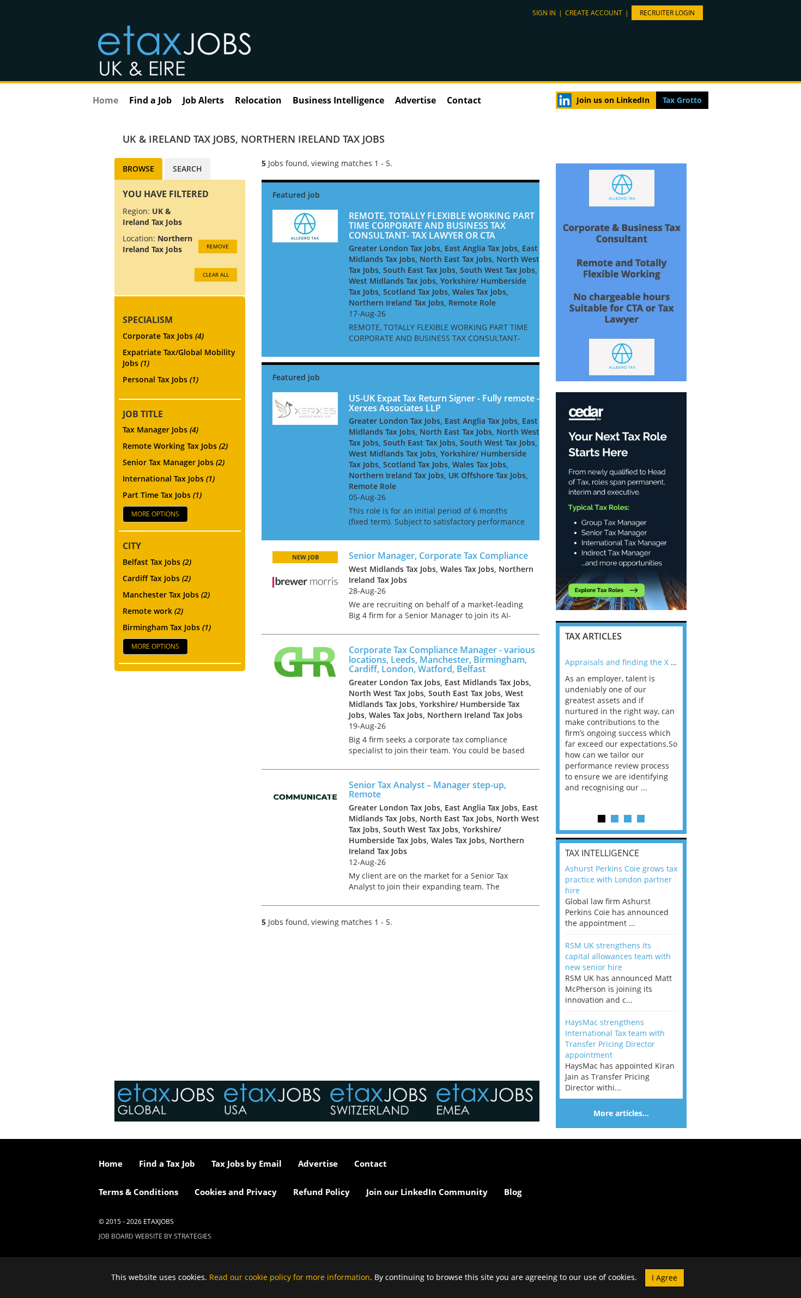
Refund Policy (321, 1191)
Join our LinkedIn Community (427, 1191)
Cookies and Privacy (236, 1191)
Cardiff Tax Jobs (157, 578)
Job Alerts (203, 100)
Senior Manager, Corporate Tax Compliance (438, 556)
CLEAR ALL (216, 274)
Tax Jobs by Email (246, 1163)
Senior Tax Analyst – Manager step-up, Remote (427, 790)
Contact (464, 100)
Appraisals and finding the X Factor (629, 662)
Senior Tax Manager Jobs (173, 462)
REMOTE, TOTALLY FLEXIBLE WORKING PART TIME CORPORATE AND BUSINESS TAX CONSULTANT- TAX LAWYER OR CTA (442, 225)
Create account (593, 12)
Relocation (258, 100)
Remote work (153, 611)
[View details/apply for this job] (305, 225)
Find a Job (150, 100)
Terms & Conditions (138, 1191)
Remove (218, 246)
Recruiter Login (667, 12)
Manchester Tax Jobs (166, 594)
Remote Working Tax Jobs (175, 446)
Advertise (415, 100)
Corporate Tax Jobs (163, 336)
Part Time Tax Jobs (162, 495)
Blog (512, 1191)
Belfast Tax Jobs (157, 562)
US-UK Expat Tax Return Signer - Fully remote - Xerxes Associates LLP (444, 403)
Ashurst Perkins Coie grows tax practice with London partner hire (621, 879)
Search (187, 168)
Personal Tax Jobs (160, 379)
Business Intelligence (338, 100)
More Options (155, 514)
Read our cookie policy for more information (289, 1276)
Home (105, 100)
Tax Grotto (682, 100)
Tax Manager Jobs (160, 429)
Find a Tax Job (167, 1163)
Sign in (544, 12)
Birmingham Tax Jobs (167, 627)
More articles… (621, 1113)
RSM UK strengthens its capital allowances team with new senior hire (618, 956)
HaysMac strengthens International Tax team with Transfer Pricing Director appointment (615, 1038)
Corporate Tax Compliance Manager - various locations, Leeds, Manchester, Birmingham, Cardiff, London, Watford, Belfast (442, 659)
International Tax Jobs (169, 478)
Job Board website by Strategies (155, 1236)
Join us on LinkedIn (613, 100)
